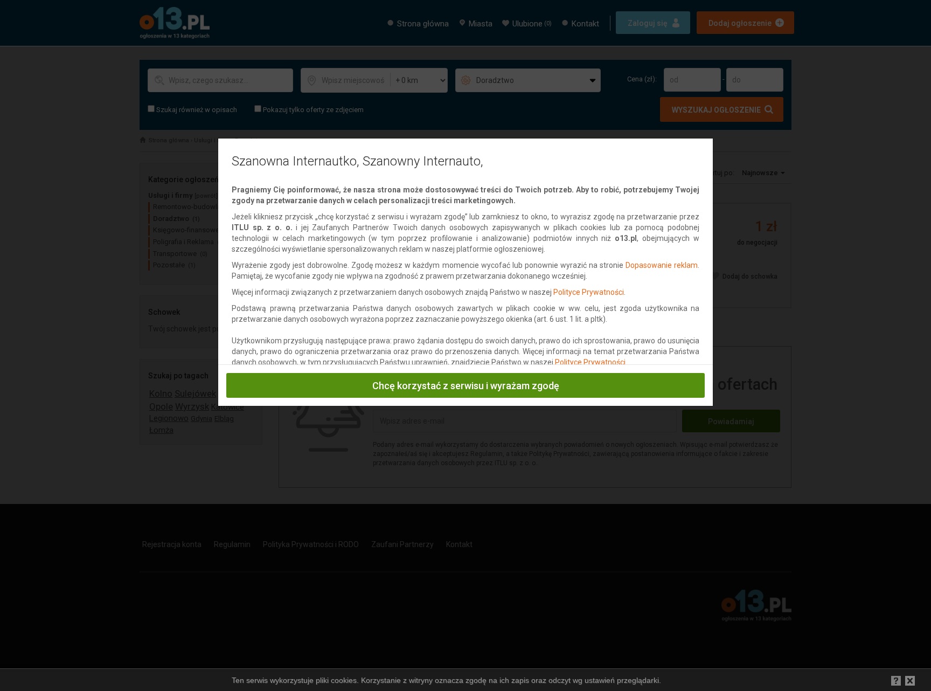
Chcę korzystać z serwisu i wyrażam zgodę (465, 385)
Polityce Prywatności (588, 292)
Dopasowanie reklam (662, 265)
